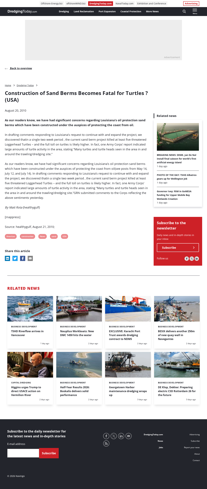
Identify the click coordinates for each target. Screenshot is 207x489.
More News (152, 11)
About (197, 454)
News (42, 237)
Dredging (64, 11)
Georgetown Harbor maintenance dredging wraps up (128, 391)
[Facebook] (187, 259)
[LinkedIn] (197, 259)
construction (27, 237)
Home (8, 85)
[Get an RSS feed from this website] (106, 443)
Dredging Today (25, 85)
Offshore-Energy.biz (52, 3)
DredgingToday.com (100, 3)
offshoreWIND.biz (76, 3)
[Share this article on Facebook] (22, 258)
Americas (10, 237)
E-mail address (16, 444)
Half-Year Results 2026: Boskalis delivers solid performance (75, 391)
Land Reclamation (84, 11)
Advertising (191, 3)
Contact (196, 460)
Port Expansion (107, 11)
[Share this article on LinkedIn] (7, 258)
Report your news (192, 447)
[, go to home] (22, 11)
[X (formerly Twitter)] (192, 259)
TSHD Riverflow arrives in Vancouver (27, 333)
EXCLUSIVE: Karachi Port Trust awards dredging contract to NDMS (124, 335)
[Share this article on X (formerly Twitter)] (15, 258)
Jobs (161, 447)
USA (64, 237)
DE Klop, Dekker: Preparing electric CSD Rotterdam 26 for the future (177, 391)
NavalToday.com (124, 3)
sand (53, 237)
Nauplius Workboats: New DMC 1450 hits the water (77, 333)
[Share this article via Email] (30, 258)
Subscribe (169, 248)
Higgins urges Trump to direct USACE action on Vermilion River (26, 391)
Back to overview (20, 68)
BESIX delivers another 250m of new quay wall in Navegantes (176, 335)
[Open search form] (184, 11)
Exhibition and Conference (151, 3)
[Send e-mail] (128, 436)
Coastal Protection (130, 11)
